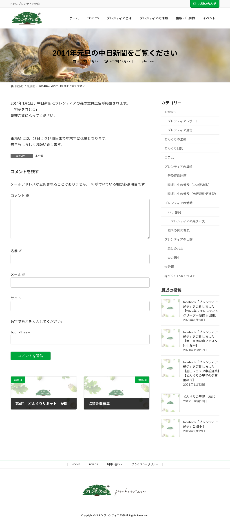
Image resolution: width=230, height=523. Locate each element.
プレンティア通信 (180, 130)
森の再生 (174, 258)
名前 (16, 251)
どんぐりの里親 (175, 139)
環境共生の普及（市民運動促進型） (193, 194)
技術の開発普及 (179, 230)
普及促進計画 (177, 176)
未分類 (39, 156)
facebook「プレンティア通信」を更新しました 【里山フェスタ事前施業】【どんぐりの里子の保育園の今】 (201, 371)
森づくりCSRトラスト (180, 276)
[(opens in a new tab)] (170, 368)
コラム (169, 157)
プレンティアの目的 (178, 239)
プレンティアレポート (183, 121)
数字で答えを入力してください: (36, 321)
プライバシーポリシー (144, 464)
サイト (16, 298)
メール (18, 274)
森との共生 (175, 248)
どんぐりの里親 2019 (199, 396)
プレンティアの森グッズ (188, 221)
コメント (20, 195)
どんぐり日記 (173, 148)
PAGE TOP (217, 462)
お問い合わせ (207, 4)
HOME (76, 464)
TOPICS (170, 112)
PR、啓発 (174, 212)
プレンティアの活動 (178, 203)
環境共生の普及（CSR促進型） (189, 185)
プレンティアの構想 (178, 166)
